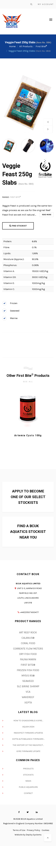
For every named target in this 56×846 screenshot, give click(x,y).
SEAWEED (28, 681)
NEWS (28, 781)
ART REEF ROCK (28, 632)
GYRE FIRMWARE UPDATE (28, 751)
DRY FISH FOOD (28, 654)
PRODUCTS (28, 768)
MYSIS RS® (28, 675)
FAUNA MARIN (28, 659)
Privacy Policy (33, 830)
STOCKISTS (28, 775)
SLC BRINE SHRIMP (28, 686)
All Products (26, 46)
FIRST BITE (15, 197)
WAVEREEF (28, 697)
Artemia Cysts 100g (28, 435)
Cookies (45, 830)
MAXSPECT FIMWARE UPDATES (28, 733)
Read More (46, 215)
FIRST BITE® (28, 664)
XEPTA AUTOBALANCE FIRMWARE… (28, 739)
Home (12, 46)
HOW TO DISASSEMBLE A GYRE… (28, 720)
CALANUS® (28, 637)
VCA (28, 691)
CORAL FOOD (28, 643)
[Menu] (51, 19)
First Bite (41, 46)
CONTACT (28, 793)
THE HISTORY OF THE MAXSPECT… (28, 745)
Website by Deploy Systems (28, 834)
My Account (46, 4)
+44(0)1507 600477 (29, 612)
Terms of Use (19, 830)
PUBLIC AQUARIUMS (28, 787)
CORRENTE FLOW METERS (28, 648)
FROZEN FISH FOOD (28, 670)
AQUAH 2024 (28, 726)
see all (28, 382)
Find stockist (19, 225)
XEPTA (28, 702)
